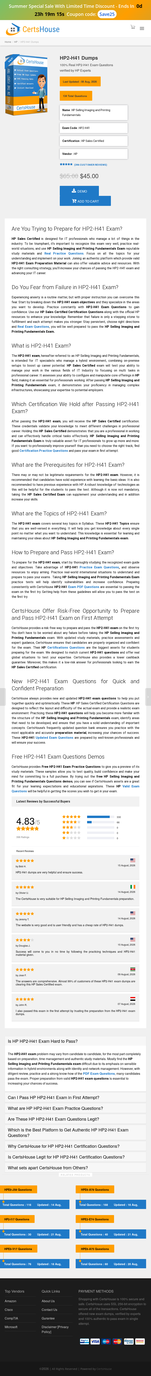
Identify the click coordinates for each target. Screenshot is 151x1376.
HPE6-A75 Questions (95, 1249)
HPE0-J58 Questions (18, 1190)
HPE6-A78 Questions (95, 1190)
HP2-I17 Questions (16, 1219)
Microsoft (11, 1327)
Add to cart (88, 201)
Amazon (10, 1301)
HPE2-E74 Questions (95, 1219)
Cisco (9, 1309)
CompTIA (11, 1318)
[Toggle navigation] (142, 28)
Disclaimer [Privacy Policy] (55, 1329)
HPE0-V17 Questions (18, 1249)
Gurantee (48, 1318)
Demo (82, 191)
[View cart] (132, 28)
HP (15, 41)
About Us (48, 1301)
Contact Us (49, 1309)
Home (8, 41)
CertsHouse (104, 1369)
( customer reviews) (90, 164)
